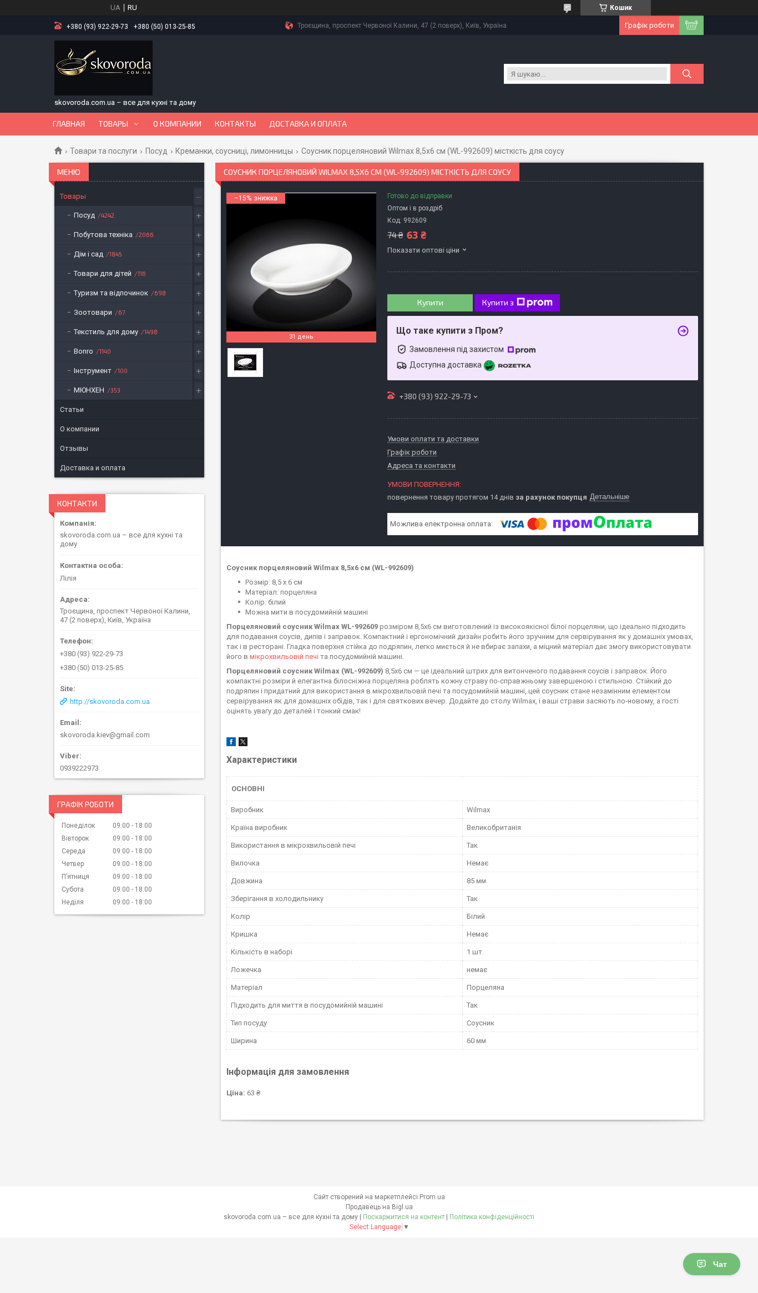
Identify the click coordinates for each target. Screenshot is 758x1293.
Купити (430, 302)
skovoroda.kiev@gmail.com (105, 735)
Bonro (83, 351)
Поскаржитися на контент (403, 1217)
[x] (243, 743)
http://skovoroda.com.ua (110, 701)
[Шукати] (687, 74)
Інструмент (93, 370)
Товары (113, 124)
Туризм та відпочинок (111, 293)
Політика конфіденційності (491, 1217)
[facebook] (231, 743)
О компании (177, 124)
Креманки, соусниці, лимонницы (234, 151)
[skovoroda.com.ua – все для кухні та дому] (103, 68)
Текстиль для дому (106, 332)
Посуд (156, 151)
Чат (720, 1264)
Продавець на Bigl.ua (379, 1207)
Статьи (72, 409)
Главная (69, 124)
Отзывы (74, 448)
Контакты (235, 124)
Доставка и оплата (308, 124)
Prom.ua (432, 1197)
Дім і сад (88, 254)
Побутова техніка (103, 234)
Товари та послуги (103, 151)
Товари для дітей (103, 273)
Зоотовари (93, 312)
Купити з (498, 302)
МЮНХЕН (89, 390)
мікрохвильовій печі (284, 656)
